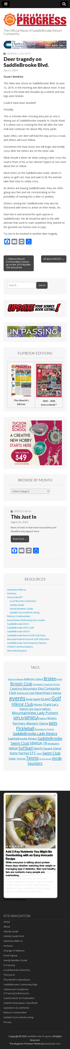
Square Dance (52, 748)
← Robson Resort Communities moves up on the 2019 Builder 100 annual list (18, 263)
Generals (12, 53)
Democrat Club (25, 693)
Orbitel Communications (20, 646)
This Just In (23, 517)
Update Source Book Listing (24, 612)
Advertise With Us (16, 589)
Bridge (50, 678)
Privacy (7, 1022)
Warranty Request (17, 650)
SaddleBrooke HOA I (18, 623)
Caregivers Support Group (46, 684)
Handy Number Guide (21, 608)
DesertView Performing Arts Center (26, 620)
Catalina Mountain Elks (27, 688)
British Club (21, 683)
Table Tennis (16, 758)
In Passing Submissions (16, 993)
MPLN (18, 717)
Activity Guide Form (14, 936)
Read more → (20, 538)
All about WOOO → (53, 258)
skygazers (53, 743)
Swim (39, 753)
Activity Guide (17, 604)
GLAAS (46, 699)
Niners (52, 718)
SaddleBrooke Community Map (20, 984)
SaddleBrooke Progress (39, 1036)
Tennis (32, 758)
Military (46, 709)
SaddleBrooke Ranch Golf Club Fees (26, 635)
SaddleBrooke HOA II (18, 631)
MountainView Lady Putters (35, 712)
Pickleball (25, 728)
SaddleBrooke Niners (22, 738)
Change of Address (14, 950)
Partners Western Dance (30, 723)
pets (53, 723)
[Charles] (35, 44)
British (59, 679)
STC (33, 753)
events (17, 698)
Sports (38, 748)
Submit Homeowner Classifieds (21, 1003)
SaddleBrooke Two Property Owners (26, 642)
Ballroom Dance (33, 679)
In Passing (9, 965)
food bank (33, 699)
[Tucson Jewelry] (35, 442)
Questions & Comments (16, 1007)
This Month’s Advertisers (17, 979)
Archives (11, 593)
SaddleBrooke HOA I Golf (20, 627)
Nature (43, 718)
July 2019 (25, 53)
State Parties (19, 753)
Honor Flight (42, 704)
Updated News (22, 511)
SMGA (13, 748)
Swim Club (51, 752)
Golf (56, 698)
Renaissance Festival (44, 729)
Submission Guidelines (16, 989)
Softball (25, 748)
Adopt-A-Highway (16, 679)
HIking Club (22, 704)
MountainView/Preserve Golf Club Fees (28, 639)
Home (7, 921)
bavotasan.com (52, 1043)
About (7, 926)
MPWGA (31, 717)
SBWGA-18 (38, 743)
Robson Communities (18, 616)
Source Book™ (15, 597)
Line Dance (35, 709)
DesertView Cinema (48, 693)
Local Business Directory (23, 601)
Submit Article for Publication (19, 998)
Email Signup (10, 955)
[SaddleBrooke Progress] (35, 17)
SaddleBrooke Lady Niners (35, 733)
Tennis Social (45, 759)
